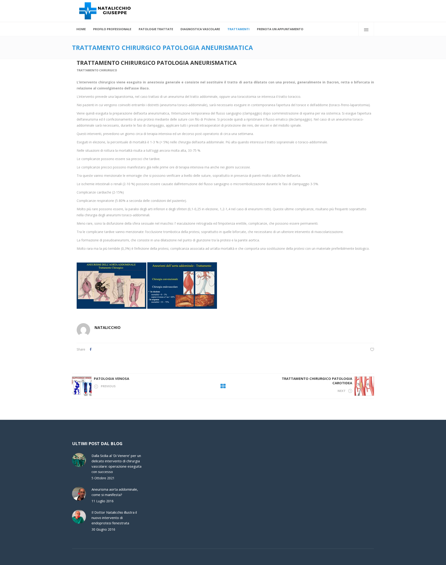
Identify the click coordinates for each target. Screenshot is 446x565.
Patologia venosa (111, 378)
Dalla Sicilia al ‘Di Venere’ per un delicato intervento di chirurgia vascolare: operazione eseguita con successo (116, 463)
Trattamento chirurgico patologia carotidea (317, 380)
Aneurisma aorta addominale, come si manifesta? (115, 492)
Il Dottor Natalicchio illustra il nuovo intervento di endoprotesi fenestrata (114, 517)
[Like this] (372, 349)
